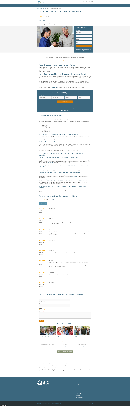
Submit (41, 320)
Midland (46, 8)
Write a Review (43, 203)
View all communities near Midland (65, 351)
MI (43, 8)
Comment (41, 311)
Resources (78, 391)
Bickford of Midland (79, 336)
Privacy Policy (77, 48)
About (41, 23)
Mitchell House (61, 336)
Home (39, 5)
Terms (44, 387)
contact (64, 367)
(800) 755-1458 (42, 20)
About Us (77, 384)
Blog (51, 5)
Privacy (41, 387)
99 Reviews (84, 341)
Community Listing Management (81, 388)
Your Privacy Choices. (48, 387)
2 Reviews (67, 341)
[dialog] (3, 405)
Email (40, 303)
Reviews (52, 23)
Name (40, 297)
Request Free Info (83, 45)
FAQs (46, 23)
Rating (40, 308)
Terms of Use (78, 395)
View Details (47, 347)
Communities (45, 5)
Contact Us (60, 5)
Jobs (55, 5)
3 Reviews (49, 341)
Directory (41, 8)
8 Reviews (52, 16)
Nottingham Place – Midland (46, 336)
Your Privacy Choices (79, 397)
